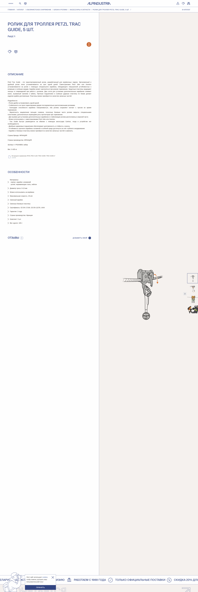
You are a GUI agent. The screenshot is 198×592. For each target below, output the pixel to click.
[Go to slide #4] (192, 309)
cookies (44, 577)
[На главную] (99, 3)
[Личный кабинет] (177, 3)
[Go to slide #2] (192, 289)
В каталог (186, 10)
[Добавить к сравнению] (16, 52)
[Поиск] (20, 3)
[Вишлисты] (183, 3)
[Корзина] (188, 3)
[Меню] (11, 3)
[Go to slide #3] (192, 299)
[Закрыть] (53, 577)
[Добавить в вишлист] (10, 52)
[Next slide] (184, 293)
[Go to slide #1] (192, 278)
